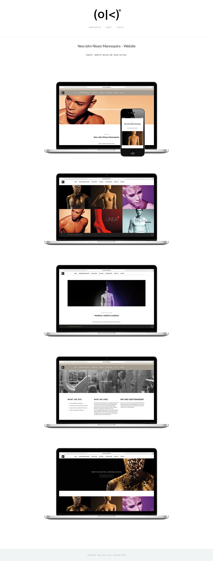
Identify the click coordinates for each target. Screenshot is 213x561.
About (109, 27)
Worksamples (95, 27)
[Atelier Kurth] (106, 22)
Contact (120, 27)
